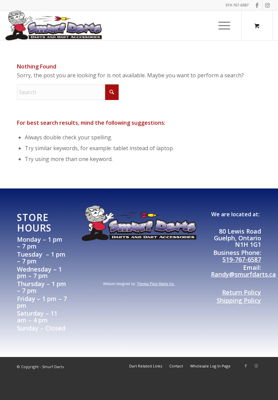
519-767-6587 (241, 259)
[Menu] (222, 25)
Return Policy (241, 292)
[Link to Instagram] (267, 5)
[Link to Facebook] (257, 5)
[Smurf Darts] (53, 25)
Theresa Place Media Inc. (156, 283)
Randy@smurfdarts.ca (243, 274)
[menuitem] (225, 25)
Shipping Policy (239, 300)
